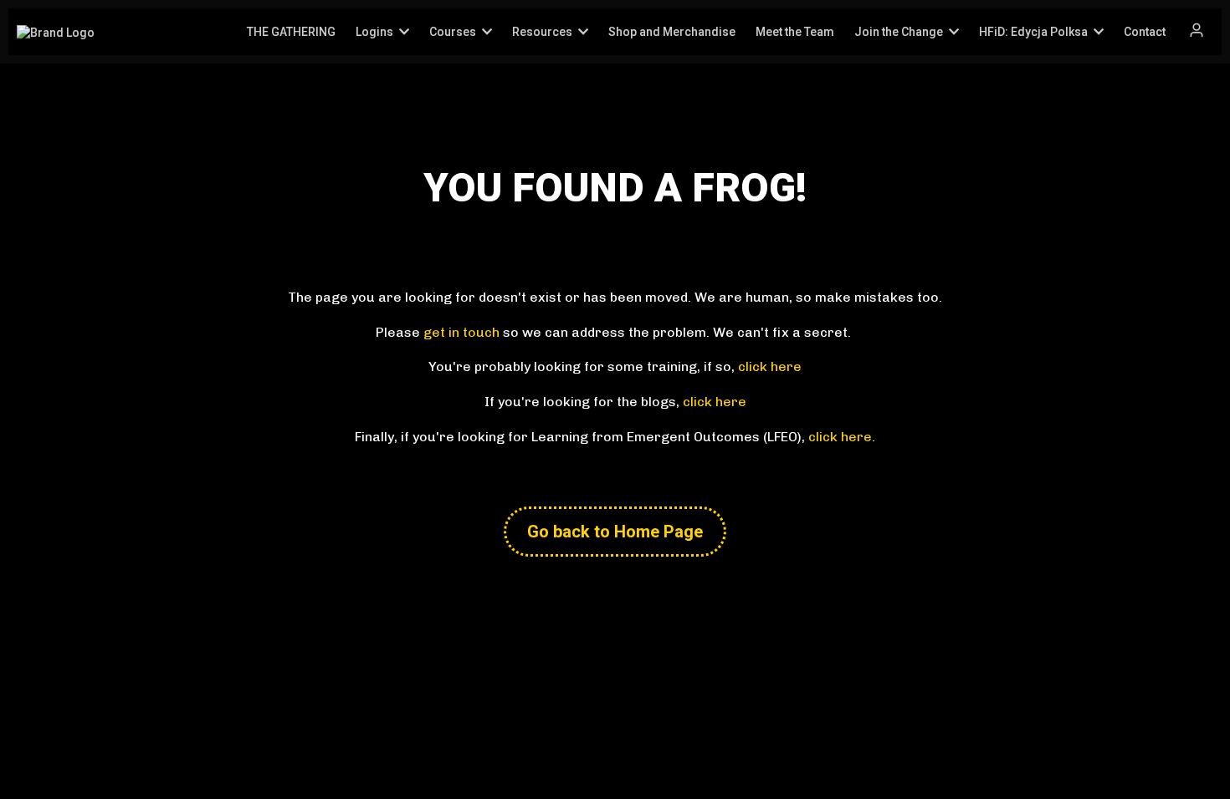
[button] (1197, 31)
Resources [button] (543, 31)
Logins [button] (376, 31)
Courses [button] (454, 31)
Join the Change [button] (900, 31)
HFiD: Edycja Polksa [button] (1034, 31)
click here (770, 366)
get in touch (461, 332)
